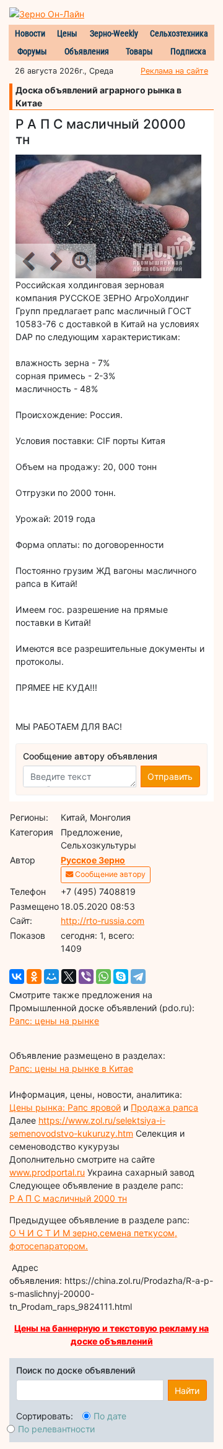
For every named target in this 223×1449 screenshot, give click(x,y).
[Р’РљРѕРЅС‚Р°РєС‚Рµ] (16, 976)
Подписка (188, 51)
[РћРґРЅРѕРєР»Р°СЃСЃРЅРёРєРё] (34, 976)
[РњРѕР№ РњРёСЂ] (51, 976)
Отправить (170, 776)
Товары (139, 51)
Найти (187, 1390)
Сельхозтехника (179, 33)
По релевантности (56, 1429)
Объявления (86, 51)
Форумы (32, 51)
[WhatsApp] (103, 976)
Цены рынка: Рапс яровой (65, 1107)
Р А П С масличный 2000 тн (68, 1198)
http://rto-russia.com (102, 920)
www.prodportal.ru (47, 1172)
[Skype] (120, 976)
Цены (67, 33)
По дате (110, 1416)
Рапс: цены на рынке (54, 1020)
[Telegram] (138, 976)
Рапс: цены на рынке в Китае (71, 1068)
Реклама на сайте (174, 70)
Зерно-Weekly (114, 33)
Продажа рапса (164, 1107)
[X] (68, 976)
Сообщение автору (109, 874)
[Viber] (86, 976)
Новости (30, 33)
